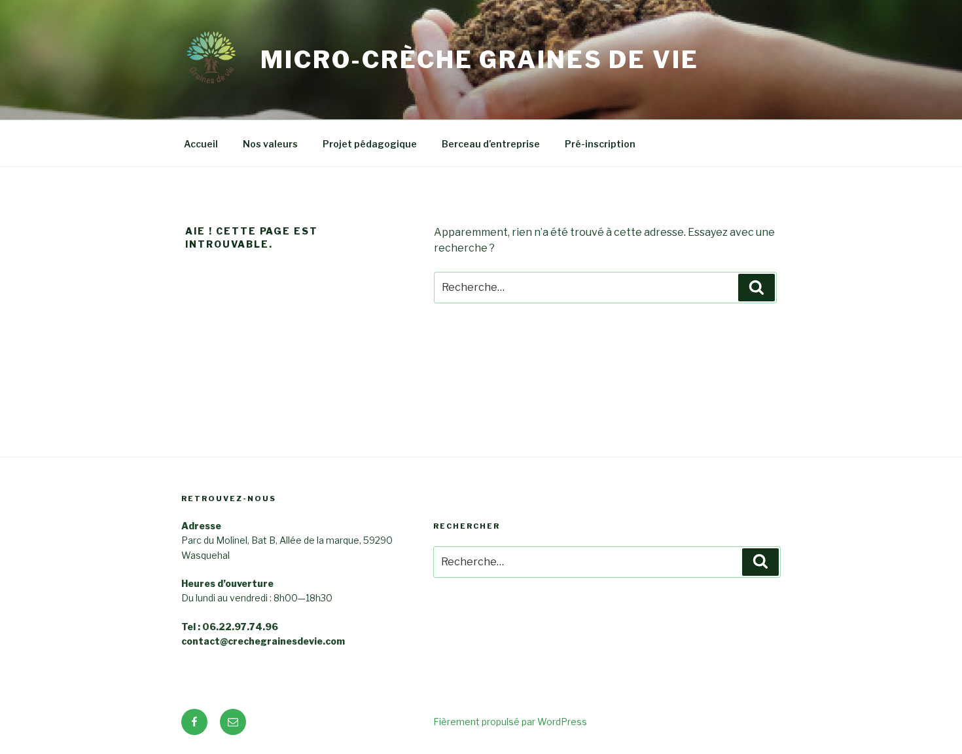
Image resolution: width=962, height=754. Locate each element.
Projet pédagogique (370, 143)
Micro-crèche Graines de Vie (479, 59)
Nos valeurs (270, 143)
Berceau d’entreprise (491, 143)
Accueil (201, 143)
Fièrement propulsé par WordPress (510, 721)
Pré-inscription (600, 143)
